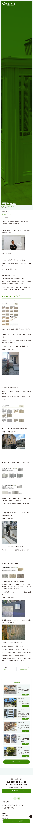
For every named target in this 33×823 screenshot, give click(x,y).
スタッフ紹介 (5, 818)
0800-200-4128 (17, 782)
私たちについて (5, 815)
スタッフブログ (9, 206)
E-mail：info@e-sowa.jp (8, 808)
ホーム (2, 206)
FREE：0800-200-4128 (7, 807)
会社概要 (4, 817)
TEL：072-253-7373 (7, 805)
